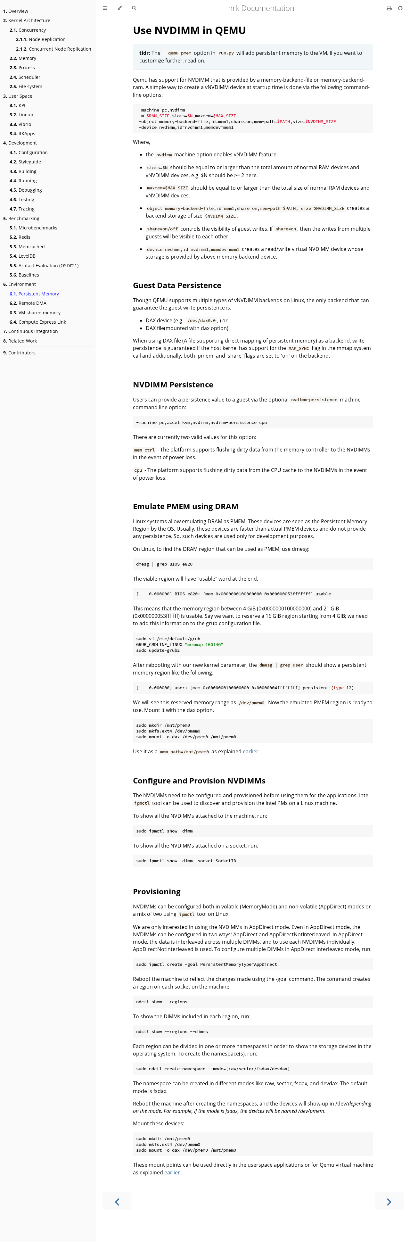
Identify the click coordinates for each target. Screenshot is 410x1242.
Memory (23, 58)
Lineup (21, 115)
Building (23, 171)
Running (23, 181)
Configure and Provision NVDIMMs (199, 780)
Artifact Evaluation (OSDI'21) (44, 265)
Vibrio (20, 124)
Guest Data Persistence (177, 285)
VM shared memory (35, 313)
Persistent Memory (34, 294)
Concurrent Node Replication (53, 49)
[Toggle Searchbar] (134, 8)
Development (20, 143)
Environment (19, 284)
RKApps (22, 133)
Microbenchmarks (33, 228)
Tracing (22, 209)
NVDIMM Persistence (173, 384)
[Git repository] (400, 8)
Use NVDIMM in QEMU (189, 30)
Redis (20, 237)
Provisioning (157, 891)
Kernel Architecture (26, 20)
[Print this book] (390, 8)
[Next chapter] (389, 1201)
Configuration (29, 152)
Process (22, 67)
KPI (17, 105)
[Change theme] (119, 8)
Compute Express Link (38, 322)
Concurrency (28, 30)
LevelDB (23, 256)
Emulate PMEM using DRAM (186, 506)
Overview (15, 11)
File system (26, 86)
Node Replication (41, 39)
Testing (22, 199)
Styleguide (25, 162)
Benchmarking (21, 218)
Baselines (24, 275)
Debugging (26, 190)
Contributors (19, 353)
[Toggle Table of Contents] (105, 8)
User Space (17, 96)
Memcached (27, 247)
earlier (250, 751)
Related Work (20, 341)
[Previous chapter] (116, 1201)
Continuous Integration (30, 331)
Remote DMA (28, 303)
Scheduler (25, 77)
